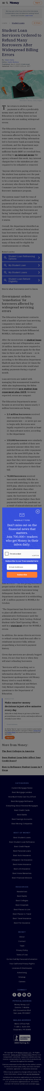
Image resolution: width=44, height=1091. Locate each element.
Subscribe (22, 575)
